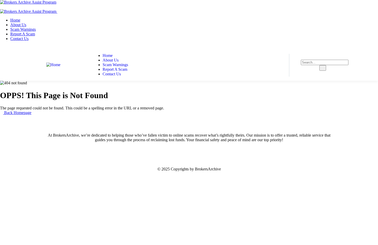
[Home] (53, 65)
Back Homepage (17, 112)
